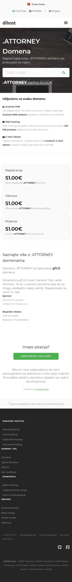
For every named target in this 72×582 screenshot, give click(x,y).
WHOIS (5, 467)
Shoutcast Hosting (12, 444)
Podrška (36, 11)
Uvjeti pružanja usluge (15, 490)
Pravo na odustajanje (14, 495)
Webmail (6, 522)
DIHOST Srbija (22, 565)
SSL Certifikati (8, 472)
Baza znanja (8, 513)
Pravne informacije (48, 535)
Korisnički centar (10, 508)
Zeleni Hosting (10, 485)
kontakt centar (42, 389)
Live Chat (20, 11)
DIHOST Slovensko (36, 569)
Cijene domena (9, 462)
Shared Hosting (11, 429)
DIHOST (48, 569)
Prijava (55, 11)
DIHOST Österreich (26, 561)
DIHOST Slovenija (53, 565)
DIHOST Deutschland (44, 561)
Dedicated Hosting (13, 439)
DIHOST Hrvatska (37, 565)
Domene (6, 457)
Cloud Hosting (10, 434)
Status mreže (8, 517)
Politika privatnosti (28, 535)
